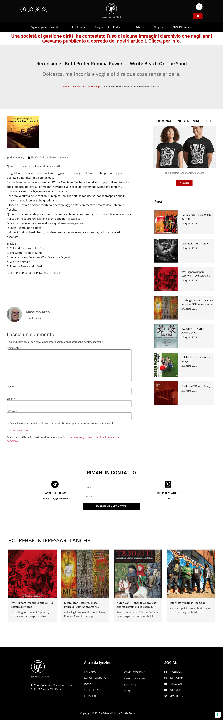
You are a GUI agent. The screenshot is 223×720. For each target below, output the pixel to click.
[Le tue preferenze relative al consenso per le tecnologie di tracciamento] (218, 715)
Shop (157, 27)
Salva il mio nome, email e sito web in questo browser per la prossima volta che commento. (62, 423)
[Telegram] (37, 9)
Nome (11, 386)
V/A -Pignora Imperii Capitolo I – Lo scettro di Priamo (195, 275)
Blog (97, 27)
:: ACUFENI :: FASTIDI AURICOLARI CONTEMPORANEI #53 (194, 332)
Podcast (117, 27)
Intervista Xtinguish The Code (188, 602)
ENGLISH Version (183, 27)
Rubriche (76, 27)
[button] (199, 6)
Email (11, 398)
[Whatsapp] (44, 9)
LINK (168, 498)
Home (66, 86)
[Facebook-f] (23, 9)
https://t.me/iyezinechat (55, 498)
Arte (138, 27)
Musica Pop (94, 86)
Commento (14, 348)
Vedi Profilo (35, 318)
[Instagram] (30, 9)
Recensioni (78, 86)
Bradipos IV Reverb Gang (195, 386)
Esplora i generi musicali (44, 27)
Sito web (12, 411)
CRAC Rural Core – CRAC (195, 243)
